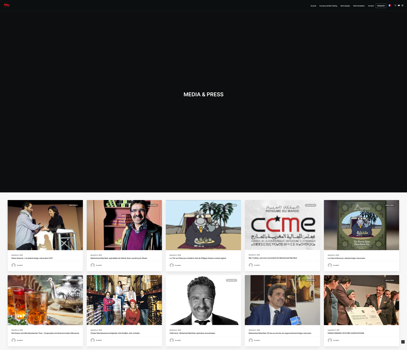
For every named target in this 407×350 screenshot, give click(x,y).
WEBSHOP (381, 6)
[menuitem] (313, 5)
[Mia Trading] (7, 5)
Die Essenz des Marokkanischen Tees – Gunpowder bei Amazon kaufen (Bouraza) (45, 333)
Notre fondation (359, 6)
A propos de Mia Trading (328, 6)
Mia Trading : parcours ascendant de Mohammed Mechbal (273, 258)
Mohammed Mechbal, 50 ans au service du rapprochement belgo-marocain (280, 333)
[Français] (389, 5)
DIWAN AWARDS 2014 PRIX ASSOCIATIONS (346, 333)
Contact (371, 6)
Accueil (313, 6)
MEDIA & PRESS (73, 205)
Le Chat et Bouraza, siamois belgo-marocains (346, 258)
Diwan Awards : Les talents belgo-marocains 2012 (32, 258)
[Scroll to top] (403, 342)
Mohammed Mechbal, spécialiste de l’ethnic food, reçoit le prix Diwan (119, 258)
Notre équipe (345, 6)
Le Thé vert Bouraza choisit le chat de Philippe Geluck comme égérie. (198, 258)
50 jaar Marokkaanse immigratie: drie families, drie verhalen (115, 333)
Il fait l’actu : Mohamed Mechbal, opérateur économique (192, 333)
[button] (395, 5)
